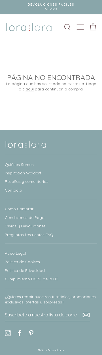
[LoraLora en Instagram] (8, 333)
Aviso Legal (15, 253)
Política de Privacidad (25, 270)
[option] (51, 7)
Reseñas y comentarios (26, 181)
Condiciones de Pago (24, 217)
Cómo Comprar (19, 208)
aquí (30, 88)
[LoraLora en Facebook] (19, 333)
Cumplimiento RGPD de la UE (31, 278)
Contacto (13, 190)
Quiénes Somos (19, 164)
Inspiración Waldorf (23, 172)
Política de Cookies (22, 261)
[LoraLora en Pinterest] (31, 333)
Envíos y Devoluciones (25, 225)
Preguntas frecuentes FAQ (29, 234)
